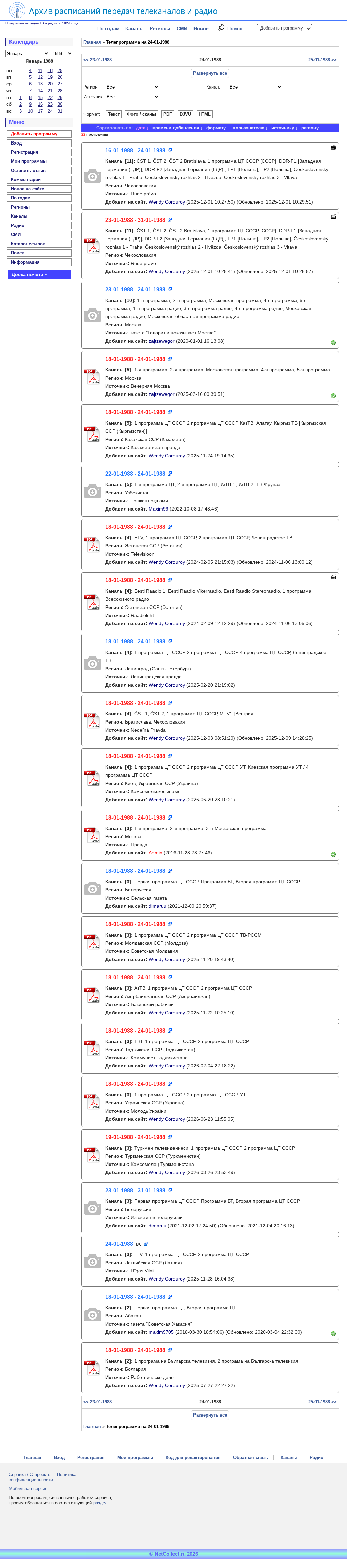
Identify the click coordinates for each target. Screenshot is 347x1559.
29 (60, 97)
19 (50, 77)
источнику (282, 127)
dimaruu (157, 906)
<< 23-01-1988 (97, 59)
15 (40, 97)
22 (50, 97)
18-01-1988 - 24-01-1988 (135, 359)
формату (216, 127)
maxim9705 (161, 1332)
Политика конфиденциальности (42, 1477)
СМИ (182, 28)
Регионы (160, 28)
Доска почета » (29, 274)
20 (50, 83)
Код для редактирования (193, 1457)
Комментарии (26, 179)
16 (40, 104)
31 (60, 111)
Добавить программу (281, 28)
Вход (59, 1457)
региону (310, 127)
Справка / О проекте (29, 1474)
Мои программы (29, 161)
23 (50, 104)
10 (30, 111)
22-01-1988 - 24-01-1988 (135, 474)
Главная (92, 42)
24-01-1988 (119, 1244)
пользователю (248, 127)
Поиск (234, 28)
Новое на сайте (27, 188)
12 (40, 77)
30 (60, 104)
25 (60, 70)
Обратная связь (250, 1457)
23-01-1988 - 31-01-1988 (135, 220)
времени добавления (175, 127)
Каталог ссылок (28, 243)
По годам (108, 28)
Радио (17, 225)
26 (60, 77)
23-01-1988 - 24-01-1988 (135, 289)
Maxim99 (158, 509)
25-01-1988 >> (322, 59)
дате (140, 127)
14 (40, 90)
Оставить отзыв (28, 170)
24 (50, 111)
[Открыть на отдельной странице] (169, 150)
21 (50, 90)
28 (60, 90)
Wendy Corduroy (167, 202)
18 (50, 70)
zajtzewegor (162, 341)
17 (40, 111)
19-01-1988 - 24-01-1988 (135, 1137)
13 (40, 83)
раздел (100, 1502)
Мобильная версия (28, 1488)
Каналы (134, 28)
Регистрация (91, 1457)
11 (40, 70)
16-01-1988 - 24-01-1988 (135, 150)
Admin (155, 852)
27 (60, 83)
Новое (201, 28)
